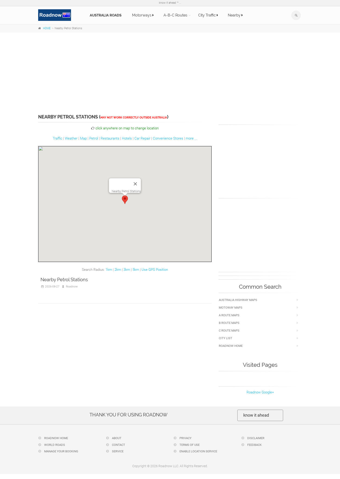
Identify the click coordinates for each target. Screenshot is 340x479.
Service (117, 451)
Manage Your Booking (60, 451)
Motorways (142, 15)
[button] (125, 199)
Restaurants (110, 138)
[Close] (135, 183)
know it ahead (256, 415)
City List (225, 338)
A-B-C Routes (175, 15)
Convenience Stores (168, 138)
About (116, 438)
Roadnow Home (231, 346)
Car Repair (142, 138)
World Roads (54, 445)
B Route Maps (229, 323)
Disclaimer (255, 438)
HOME (47, 28)
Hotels (127, 138)
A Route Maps (229, 315)
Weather (71, 138)
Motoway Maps (230, 307)
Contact (118, 445)
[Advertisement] (170, 70)
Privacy (185, 438)
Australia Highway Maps (238, 300)
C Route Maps (229, 330)
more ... (191, 138)
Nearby (234, 15)
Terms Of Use (189, 445)
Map (83, 138)
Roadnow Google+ (260, 392)
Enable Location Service (198, 451)
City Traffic (207, 15)
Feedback (254, 445)
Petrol (93, 138)
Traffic (57, 138)
